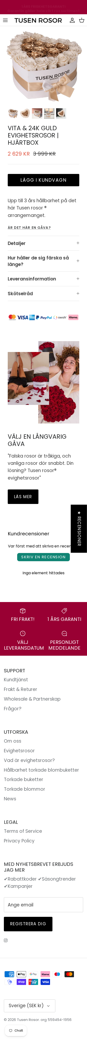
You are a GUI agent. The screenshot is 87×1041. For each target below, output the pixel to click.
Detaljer (17, 243)
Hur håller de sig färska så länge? (38, 261)
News (10, 799)
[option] (43, 65)
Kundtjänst (16, 679)
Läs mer (23, 497)
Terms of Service (23, 831)
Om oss (12, 741)
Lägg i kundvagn (44, 180)
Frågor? (13, 708)
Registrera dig (28, 924)
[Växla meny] (5, 20)
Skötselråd (20, 293)
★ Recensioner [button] (79, 528)
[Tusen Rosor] (38, 20)
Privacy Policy (19, 841)
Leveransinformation (32, 279)
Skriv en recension (43, 557)
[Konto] (71, 20)
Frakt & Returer (20, 689)
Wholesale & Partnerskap (32, 699)
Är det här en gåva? (29, 227)
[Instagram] (5, 940)
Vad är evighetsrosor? (29, 760)
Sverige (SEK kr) (26, 1005)
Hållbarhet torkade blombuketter (41, 770)
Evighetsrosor (19, 750)
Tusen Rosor (28, 1019)
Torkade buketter (23, 779)
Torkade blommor (24, 789)
